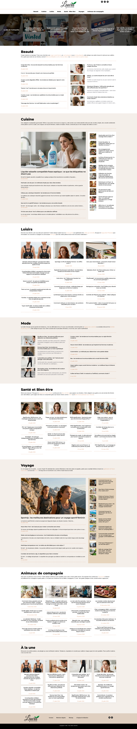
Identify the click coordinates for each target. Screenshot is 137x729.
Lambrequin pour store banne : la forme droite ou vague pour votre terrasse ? (68, 295)
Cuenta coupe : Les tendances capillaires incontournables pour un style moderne (42, 95)
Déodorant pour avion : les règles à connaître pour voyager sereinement (106, 505)
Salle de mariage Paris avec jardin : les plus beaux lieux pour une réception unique (105, 551)
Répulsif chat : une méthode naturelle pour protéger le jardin (80, 621)
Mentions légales (61, 717)
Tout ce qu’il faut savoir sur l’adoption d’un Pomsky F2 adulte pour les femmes (105, 629)
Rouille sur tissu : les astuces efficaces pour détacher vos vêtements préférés (51, 337)
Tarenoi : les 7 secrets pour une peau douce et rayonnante (38, 88)
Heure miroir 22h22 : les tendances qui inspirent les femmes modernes (91, 345)
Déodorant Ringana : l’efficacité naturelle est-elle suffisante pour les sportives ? (100, 87)
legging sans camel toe (90, 327)
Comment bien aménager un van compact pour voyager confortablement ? (106, 536)
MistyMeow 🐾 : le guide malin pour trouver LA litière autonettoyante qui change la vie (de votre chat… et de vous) (56, 603)
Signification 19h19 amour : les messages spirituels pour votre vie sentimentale (32, 419)
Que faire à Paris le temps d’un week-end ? (106, 490)
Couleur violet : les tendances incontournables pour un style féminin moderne (90, 337)
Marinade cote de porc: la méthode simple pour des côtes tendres (41, 182)
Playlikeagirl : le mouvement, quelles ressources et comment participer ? (101, 279)
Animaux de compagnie (95, 11)
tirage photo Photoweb (107, 232)
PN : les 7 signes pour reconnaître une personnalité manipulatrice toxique (32, 428)
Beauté (35, 11)
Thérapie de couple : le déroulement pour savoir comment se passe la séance (80, 437)
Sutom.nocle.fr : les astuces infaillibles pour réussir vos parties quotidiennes (36, 281)
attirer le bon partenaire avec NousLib (84, 394)
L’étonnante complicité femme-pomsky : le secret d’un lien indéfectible (80, 612)
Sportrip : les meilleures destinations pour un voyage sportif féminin (53, 518)
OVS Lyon (52, 234)
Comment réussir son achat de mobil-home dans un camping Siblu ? (106, 528)
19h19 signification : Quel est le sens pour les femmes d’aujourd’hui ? (80, 418)
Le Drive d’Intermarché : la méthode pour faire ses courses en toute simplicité (106, 159)
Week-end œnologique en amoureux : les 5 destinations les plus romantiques (44, 535)
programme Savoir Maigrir (45, 393)
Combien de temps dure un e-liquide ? (105, 427)
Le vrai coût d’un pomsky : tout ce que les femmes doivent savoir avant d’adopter (80, 602)
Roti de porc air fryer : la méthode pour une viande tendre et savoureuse (106, 183)
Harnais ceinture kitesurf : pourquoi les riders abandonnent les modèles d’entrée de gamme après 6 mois (36, 263)
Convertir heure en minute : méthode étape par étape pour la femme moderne (68, 287)
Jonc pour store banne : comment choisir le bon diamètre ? (101, 262)
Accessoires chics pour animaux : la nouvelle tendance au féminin (105, 619)
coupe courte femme (55, 55)
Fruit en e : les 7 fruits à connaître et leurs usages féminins (99, 65)
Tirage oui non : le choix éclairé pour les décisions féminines (56, 418)
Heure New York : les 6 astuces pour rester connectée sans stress (40, 526)
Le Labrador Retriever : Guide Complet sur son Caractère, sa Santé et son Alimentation (32, 620)
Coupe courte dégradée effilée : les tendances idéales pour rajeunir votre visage (42, 80)
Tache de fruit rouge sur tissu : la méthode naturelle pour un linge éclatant (106, 199)
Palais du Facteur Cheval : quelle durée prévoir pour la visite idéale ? (106, 498)
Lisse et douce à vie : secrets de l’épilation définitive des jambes (56, 612)
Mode (59, 11)
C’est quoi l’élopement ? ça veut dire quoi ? (106, 543)
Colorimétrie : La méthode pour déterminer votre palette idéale (89, 351)
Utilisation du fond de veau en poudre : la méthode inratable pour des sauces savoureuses (106, 176)
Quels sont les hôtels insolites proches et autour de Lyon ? (105, 520)
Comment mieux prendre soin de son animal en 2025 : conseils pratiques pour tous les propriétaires (32, 602)
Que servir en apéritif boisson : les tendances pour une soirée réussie (41, 203)
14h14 (70, 394)
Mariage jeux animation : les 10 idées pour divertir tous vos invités (101, 287)
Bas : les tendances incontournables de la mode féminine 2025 (89, 358)
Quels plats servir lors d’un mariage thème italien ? (106, 136)
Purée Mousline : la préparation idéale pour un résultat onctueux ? (106, 143)
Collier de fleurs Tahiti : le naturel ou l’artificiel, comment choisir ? (90, 373)
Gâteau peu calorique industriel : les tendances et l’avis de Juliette (40, 193)
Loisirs (52, 11)
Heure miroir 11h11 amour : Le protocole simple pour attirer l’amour (56, 443)
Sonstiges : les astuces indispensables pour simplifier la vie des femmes (32, 438)
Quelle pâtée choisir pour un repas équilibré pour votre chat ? (32, 611)
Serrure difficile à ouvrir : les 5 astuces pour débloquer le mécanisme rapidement (56, 676)
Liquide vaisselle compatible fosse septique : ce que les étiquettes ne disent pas (53, 173)
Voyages (81, 11)
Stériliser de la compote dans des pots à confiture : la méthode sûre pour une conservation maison (106, 167)
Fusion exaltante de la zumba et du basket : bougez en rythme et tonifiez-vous (56, 622)
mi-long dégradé (79, 55)
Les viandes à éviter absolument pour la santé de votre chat (105, 601)
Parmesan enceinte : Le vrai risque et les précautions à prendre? (56, 426)
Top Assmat (101, 576)
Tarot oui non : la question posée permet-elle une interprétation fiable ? (36, 290)
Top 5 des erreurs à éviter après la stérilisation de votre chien (32, 629)
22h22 (36, 470)
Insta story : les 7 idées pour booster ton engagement (68, 279)
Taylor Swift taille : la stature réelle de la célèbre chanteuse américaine (36, 306)
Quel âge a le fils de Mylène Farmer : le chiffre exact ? (68, 262)
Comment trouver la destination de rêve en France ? (105, 513)
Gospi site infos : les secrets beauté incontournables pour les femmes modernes (42, 65)
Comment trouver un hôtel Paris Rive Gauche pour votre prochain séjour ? (106, 482)
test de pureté (69, 232)
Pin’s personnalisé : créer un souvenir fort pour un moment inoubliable (101, 303)
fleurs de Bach (65, 393)
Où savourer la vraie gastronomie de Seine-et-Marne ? (106, 191)
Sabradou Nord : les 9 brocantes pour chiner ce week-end (101, 270)
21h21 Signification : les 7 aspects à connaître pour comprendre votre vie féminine (80, 427)
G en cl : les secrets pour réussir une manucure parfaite (37, 73)
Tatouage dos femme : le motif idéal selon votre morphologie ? (40, 103)
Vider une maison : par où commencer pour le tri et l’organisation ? (105, 419)
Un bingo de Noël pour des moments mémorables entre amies (56, 630)
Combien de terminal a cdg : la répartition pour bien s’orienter (39, 554)
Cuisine (43, 11)
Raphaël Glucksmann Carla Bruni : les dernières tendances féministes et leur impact (68, 270)
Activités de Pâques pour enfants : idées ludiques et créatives (101, 295)
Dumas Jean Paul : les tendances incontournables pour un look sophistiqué (50, 348)
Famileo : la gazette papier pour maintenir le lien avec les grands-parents (36, 298)
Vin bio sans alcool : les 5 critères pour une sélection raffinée (39, 211)
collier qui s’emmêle (89, 232)
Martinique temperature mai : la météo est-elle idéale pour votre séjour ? (42, 545)
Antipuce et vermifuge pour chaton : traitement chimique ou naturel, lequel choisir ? (81, 630)
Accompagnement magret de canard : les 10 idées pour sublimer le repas (106, 151)
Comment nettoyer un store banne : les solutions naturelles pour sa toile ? (68, 303)
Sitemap (71, 717)
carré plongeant (67, 55)
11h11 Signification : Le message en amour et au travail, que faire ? (105, 445)
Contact (51, 717)
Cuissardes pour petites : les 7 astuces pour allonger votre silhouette (51, 358)
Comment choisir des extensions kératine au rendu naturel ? (100, 97)
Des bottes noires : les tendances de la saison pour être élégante (51, 369)
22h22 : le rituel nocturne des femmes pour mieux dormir (56, 434)
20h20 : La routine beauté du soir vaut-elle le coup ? (100, 76)
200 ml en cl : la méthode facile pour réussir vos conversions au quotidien (106, 207)
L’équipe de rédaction (82, 717)
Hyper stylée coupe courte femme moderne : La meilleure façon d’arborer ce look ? (92, 366)
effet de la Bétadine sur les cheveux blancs (57, 56)
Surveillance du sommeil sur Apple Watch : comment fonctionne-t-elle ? (105, 437)
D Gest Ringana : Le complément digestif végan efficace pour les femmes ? (32, 448)
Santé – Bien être (69, 11)
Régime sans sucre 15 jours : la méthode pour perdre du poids (80, 445)
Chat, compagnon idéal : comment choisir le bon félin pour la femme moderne (105, 611)
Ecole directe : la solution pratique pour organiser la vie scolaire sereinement (105, 696)
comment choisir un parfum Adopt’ (79, 56)
